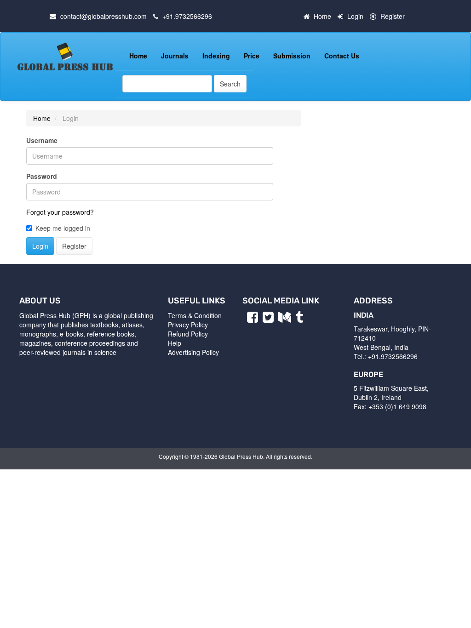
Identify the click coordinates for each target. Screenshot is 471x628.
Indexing (216, 55)
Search (230, 83)
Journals (175, 55)
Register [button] (74, 246)
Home (322, 16)
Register (392, 16)
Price (251, 55)
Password (41, 176)
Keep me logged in (62, 228)
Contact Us (341, 55)
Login (355, 16)
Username (41, 140)
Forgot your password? (60, 212)
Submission (291, 55)
